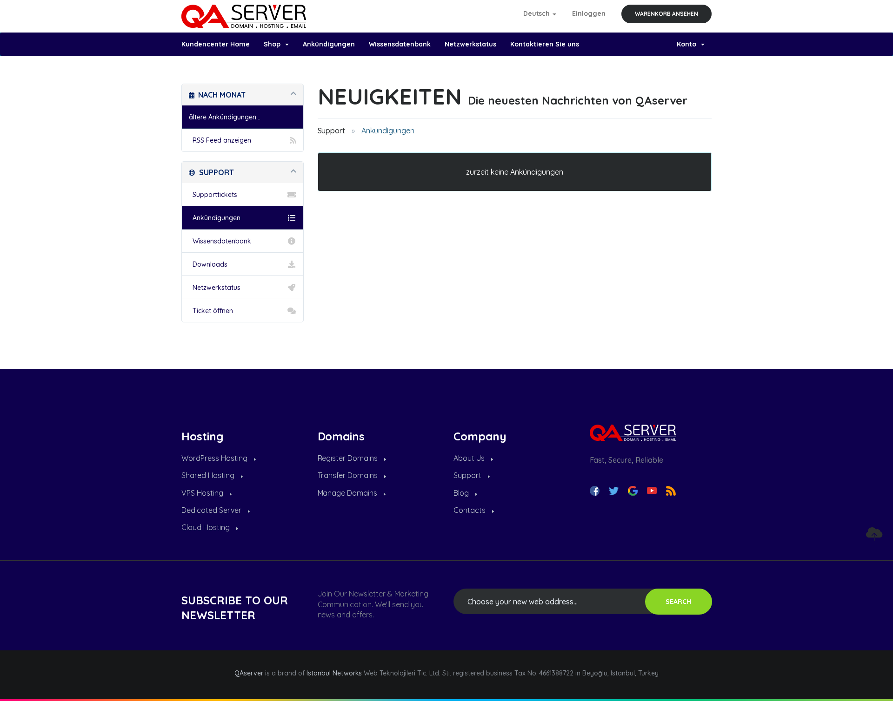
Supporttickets (213, 194)
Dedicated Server (212, 510)
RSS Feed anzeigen (220, 140)
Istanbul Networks (334, 673)
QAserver (248, 673)
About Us (469, 458)
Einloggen (589, 13)
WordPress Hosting (215, 458)
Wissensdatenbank (400, 44)
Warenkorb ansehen (666, 13)
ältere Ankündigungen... (224, 117)
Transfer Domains (349, 475)
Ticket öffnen (211, 311)
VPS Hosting (203, 493)
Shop (274, 44)
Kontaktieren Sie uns (544, 44)
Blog (462, 493)
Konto (688, 44)
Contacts (470, 510)
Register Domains (349, 458)
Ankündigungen (329, 44)
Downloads (208, 264)
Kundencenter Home (215, 44)
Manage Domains (349, 493)
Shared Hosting (208, 475)
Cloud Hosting (206, 527)
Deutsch (537, 13)
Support (332, 130)
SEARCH (678, 601)
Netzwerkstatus (470, 44)
